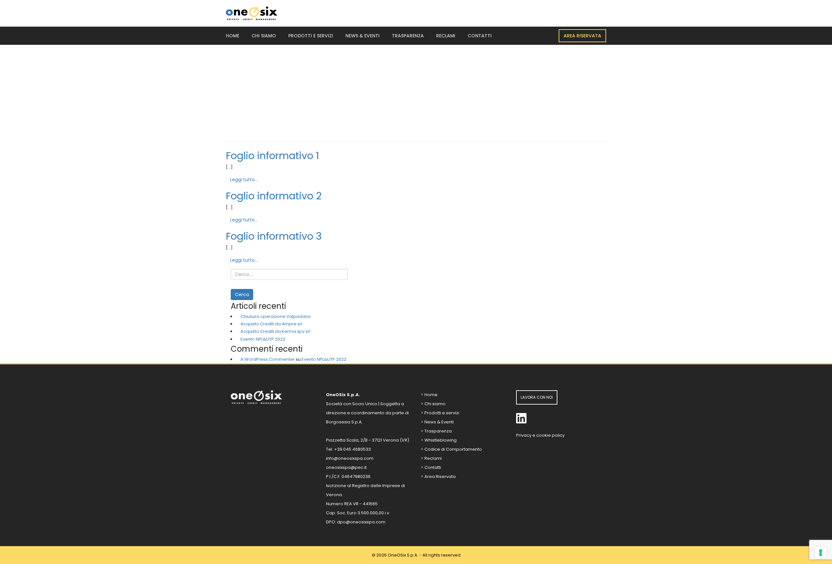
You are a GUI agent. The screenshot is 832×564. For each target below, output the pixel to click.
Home (232, 35)
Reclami (445, 35)
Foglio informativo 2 (273, 196)
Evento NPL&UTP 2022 (262, 339)
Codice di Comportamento (453, 449)
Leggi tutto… (244, 179)
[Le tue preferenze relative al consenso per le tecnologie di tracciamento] (820, 552)
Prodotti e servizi (310, 35)
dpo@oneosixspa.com (361, 522)
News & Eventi (362, 35)
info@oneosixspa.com (349, 458)
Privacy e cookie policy (540, 435)
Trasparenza (408, 35)
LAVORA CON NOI (537, 397)
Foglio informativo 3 (274, 236)
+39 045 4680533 (352, 449)
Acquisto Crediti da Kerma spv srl (275, 331)
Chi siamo (264, 35)
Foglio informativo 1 (272, 156)
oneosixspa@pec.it (346, 467)
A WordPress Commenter (267, 359)
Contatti (480, 35)
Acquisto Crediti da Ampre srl (271, 324)
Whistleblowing (440, 440)
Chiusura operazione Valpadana (275, 316)
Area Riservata (582, 35)
